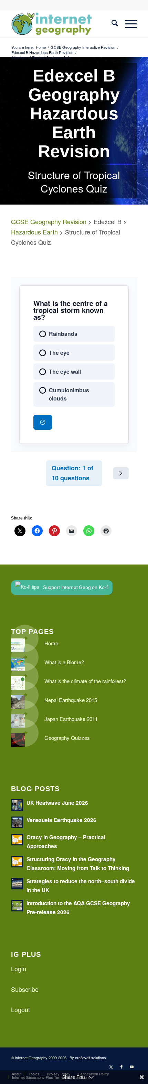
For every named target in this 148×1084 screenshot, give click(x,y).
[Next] (121, 473)
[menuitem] (111, 23)
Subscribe (25, 989)
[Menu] (127, 23)
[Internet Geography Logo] (61, 23)
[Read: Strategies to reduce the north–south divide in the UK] (17, 883)
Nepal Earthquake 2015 (70, 699)
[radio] (74, 334)
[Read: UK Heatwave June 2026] (17, 805)
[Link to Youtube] (132, 1066)
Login (18, 968)
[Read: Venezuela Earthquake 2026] (17, 822)
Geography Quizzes (67, 737)
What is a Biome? (64, 662)
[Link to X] (111, 1066)
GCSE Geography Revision (48, 221)
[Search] (111, 23)
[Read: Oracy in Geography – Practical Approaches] (17, 839)
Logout (20, 1009)
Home (51, 643)
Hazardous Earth (34, 231)
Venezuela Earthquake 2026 (61, 820)
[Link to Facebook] (121, 1066)
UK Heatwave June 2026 (57, 803)
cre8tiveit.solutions (90, 1057)
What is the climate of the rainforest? (85, 681)
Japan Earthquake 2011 (71, 718)
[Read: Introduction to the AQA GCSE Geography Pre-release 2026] (17, 905)
